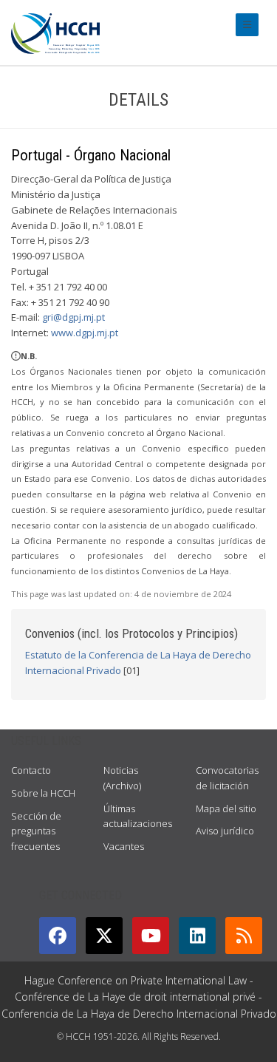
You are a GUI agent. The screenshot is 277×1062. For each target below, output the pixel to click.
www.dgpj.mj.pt (84, 332)
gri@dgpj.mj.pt (73, 317)
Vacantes (123, 846)
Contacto (31, 770)
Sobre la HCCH (43, 793)
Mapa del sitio (226, 808)
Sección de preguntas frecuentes (36, 831)
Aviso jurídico (225, 830)
